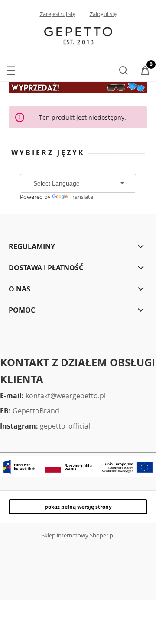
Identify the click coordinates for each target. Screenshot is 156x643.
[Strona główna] (78, 35)
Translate (81, 197)
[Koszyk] (145, 71)
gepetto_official (65, 426)
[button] (11, 69)
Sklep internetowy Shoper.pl (78, 535)
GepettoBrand (36, 411)
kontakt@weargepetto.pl (66, 395)
